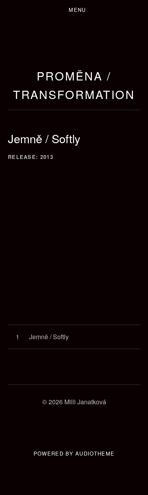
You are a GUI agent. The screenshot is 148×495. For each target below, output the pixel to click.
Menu (77, 9)
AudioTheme (94, 453)
